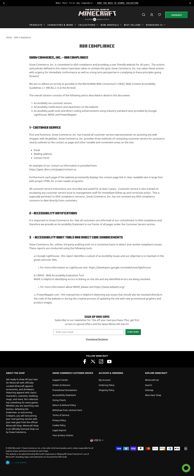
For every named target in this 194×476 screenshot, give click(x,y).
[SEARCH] (143, 16)
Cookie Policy (58, 425)
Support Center (60, 379)
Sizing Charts (59, 400)
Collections (87, 25)
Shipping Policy (106, 390)
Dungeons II (154, 25)
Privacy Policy (59, 420)
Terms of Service (60, 415)
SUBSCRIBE (133, 332)
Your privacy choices (62, 435)
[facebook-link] (84, 361)
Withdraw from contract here (67, 410)
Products (36, 25)
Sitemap (149, 390)
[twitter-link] (93, 361)
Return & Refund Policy (64, 405)
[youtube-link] (109, 361)
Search (148, 385)
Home (9, 37)
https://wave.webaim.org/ (109, 287)
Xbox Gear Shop (153, 395)
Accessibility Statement (71, 224)
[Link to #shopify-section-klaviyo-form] (97, 3)
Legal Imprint (59, 430)
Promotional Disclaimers (64, 390)
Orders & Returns (61, 385)
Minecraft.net (152, 379)
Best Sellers (132, 25)
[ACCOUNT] (152, 17)
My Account (104, 379)
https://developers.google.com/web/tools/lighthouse (120, 267)
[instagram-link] (101, 361)
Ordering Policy (106, 385)
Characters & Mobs (60, 25)
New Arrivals (110, 25)
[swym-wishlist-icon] (159, 16)
